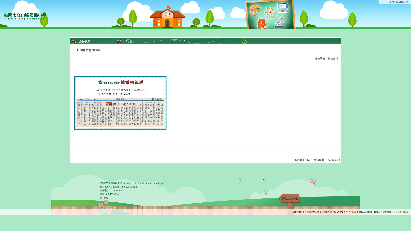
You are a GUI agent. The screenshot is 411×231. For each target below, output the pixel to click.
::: (381, 2)
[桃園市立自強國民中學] (23, 16)
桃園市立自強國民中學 (398, 2)
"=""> (266, 180)
